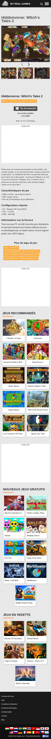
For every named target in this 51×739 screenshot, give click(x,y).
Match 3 (6, 101)
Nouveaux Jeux (30, 255)
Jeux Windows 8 (30, 258)
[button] (8, 79)
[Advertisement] (25, 144)
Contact (4, 716)
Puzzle (15, 101)
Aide (3, 700)
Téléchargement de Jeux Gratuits (21, 251)
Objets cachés (28, 101)
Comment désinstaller (9, 708)
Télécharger (27, 108)
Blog (3, 720)
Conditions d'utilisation (9, 704)
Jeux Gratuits (11, 247)
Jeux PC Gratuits (12, 255)
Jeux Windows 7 (12, 258)
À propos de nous (7, 696)
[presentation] (22, 64)
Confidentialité (6, 712)
